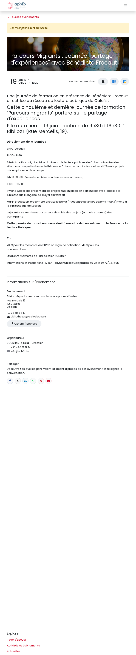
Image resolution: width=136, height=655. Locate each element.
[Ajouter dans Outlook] (114, 81)
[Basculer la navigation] (125, 5)
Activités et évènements (23, 645)
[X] (18, 381)
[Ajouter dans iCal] (103, 81)
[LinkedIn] (25, 381)
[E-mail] (49, 381)
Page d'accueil (16, 639)
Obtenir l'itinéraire (26, 323)
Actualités (13, 651)
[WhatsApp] (33, 381)
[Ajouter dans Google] (124, 81)
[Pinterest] (41, 381)
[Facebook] (10, 381)
